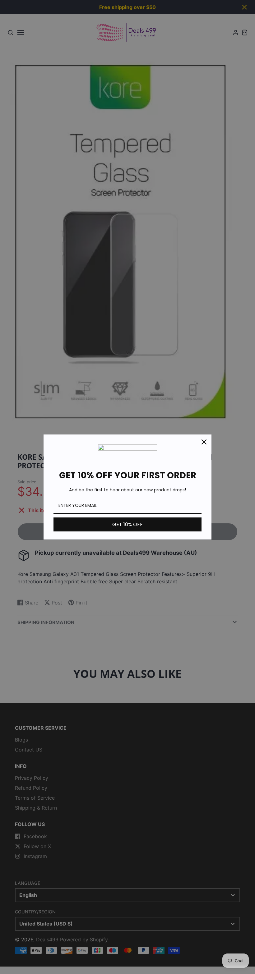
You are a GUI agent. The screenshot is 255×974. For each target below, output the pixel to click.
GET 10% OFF (127, 524)
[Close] (204, 441)
